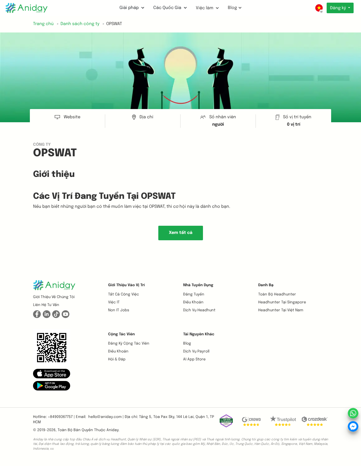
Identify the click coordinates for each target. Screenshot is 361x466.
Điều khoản (193, 302)
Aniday (112, 430)
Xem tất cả (180, 232)
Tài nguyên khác (198, 334)
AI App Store (194, 359)
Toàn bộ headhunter (277, 294)
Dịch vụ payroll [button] (196, 351)
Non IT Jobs (118, 310)
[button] (51, 373)
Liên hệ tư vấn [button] (46, 305)
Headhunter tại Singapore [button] (282, 302)
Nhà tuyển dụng (198, 285)
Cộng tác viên (121, 334)
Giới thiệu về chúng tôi (54, 297)
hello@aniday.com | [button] (106, 417)
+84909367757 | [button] (61, 417)
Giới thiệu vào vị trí (126, 285)
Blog (232, 8)
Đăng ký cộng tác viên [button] (128, 343)
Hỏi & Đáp (117, 359)
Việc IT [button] (114, 302)
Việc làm (205, 8)
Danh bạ (266, 285)
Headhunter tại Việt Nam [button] (280, 310)
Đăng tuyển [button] (193, 294)
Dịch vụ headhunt (199, 310)
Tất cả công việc (123, 294)
